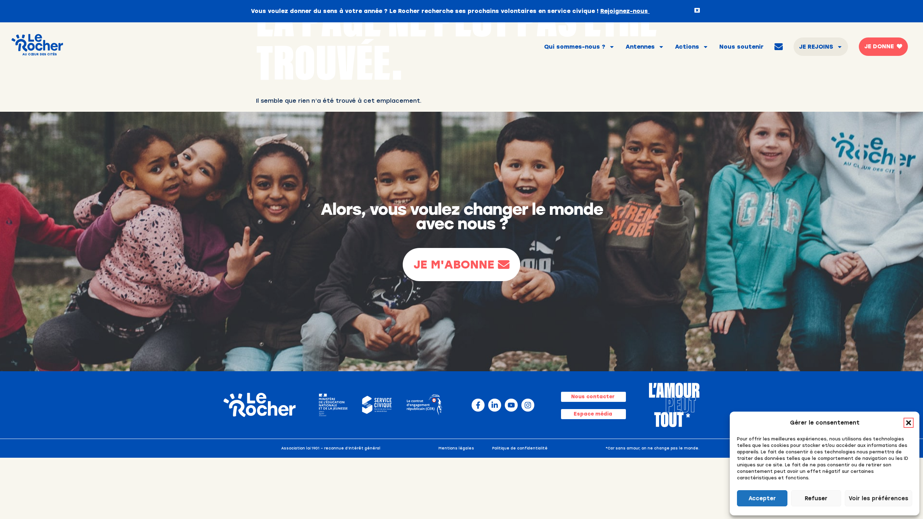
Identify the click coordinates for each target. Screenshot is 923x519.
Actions (687, 46)
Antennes (640, 46)
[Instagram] (527, 405)
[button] (908, 422)
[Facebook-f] (478, 405)
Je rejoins (816, 46)
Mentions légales (456, 448)
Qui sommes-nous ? (574, 46)
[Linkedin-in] (494, 405)
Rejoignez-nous (625, 11)
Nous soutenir (741, 46)
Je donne (879, 46)
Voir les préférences (878, 498)
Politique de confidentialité (520, 448)
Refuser (816, 498)
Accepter (762, 498)
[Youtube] (511, 405)
